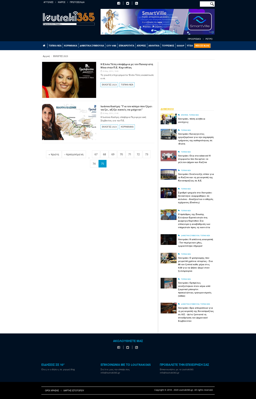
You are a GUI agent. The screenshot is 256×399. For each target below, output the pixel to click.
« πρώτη (54, 154)
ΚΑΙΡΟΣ (61, 2)
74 (94, 163)
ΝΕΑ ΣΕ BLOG (202, 45)
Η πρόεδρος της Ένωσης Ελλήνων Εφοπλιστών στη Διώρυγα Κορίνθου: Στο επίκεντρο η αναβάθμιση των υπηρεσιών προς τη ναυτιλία (194, 221)
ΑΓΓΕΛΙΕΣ (48, 2)
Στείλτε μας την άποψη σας (115, 369)
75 (102, 163)
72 (138, 154)
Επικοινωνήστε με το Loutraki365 (176, 369)
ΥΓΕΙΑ (190, 45)
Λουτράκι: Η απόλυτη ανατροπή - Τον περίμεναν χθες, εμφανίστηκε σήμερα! (195, 242)
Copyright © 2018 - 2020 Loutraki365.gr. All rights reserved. (183, 389)
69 (112, 154)
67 (96, 154)
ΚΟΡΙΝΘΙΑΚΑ (70, 45)
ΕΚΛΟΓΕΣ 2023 (109, 84)
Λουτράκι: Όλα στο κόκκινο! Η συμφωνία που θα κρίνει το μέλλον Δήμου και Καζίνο (194, 159)
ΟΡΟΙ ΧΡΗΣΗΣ (52, 390)
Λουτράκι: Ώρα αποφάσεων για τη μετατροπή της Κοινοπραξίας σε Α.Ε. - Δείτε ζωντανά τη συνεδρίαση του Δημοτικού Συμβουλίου (196, 314)
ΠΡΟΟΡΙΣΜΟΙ (194, 39)
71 (129, 154)
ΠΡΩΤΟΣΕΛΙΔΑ (77, 2)
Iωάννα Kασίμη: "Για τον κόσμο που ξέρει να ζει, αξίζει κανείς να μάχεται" (126, 108)
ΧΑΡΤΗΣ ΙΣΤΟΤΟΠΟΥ (73, 390)
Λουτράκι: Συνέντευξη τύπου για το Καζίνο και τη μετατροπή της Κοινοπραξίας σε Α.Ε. (196, 177)
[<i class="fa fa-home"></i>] (44, 45)
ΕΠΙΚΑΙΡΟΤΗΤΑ (126, 45)
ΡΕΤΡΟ (208, 39)
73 (146, 154)
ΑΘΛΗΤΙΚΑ (153, 45)
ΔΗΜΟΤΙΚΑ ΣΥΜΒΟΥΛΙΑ (92, 45)
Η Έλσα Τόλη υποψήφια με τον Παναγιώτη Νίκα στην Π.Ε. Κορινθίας (127, 66)
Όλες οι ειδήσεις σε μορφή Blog (58, 369)
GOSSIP (180, 45)
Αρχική (46, 56)
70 (121, 154)
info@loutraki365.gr (110, 372)
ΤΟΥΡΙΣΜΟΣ (168, 45)
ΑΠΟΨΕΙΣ (141, 45)
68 (104, 154)
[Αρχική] (68, 18)
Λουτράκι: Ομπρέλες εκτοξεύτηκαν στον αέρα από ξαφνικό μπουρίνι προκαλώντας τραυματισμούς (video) (195, 289)
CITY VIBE (111, 45)
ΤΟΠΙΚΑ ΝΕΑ (55, 45)
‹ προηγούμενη (73, 154)
